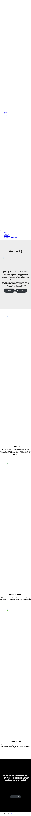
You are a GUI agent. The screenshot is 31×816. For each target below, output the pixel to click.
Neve (1, 814)
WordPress (14, 814)
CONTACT (7, 115)
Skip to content (4, 0)
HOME (6, 112)
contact (6, 285)
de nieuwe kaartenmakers (11, 117)
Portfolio (6, 114)
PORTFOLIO (21, 290)
